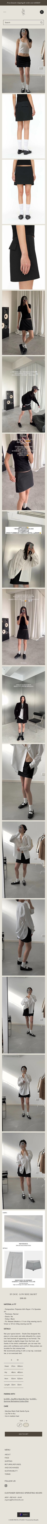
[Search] (41, 22)
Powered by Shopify (32, 1520)
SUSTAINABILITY (11, 1471)
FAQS (7, 1458)
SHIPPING (8, 1461)
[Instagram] (6, 1485)
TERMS (7, 1474)
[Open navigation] (4, 12)
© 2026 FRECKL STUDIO (17, 1520)
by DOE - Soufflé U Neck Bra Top (16, 1399)
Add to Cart (23, 1434)
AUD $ (25, 1514)
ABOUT (8, 1454)
